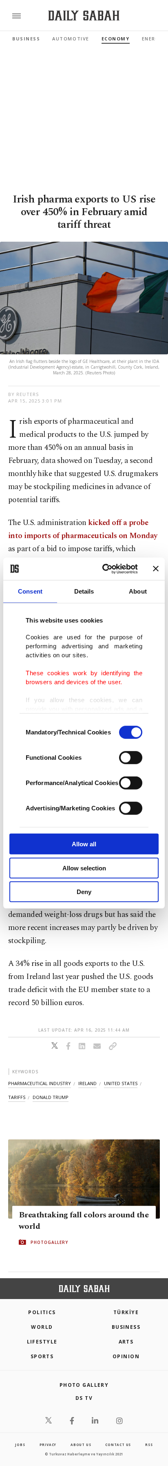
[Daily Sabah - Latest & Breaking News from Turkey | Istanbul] (83, 16)
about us (81, 1444)
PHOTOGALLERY (49, 1242)
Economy (116, 38)
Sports (42, 1356)
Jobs (20, 1444)
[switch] (130, 757)
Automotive (70, 38)
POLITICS (42, 1312)
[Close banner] (156, 569)
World (42, 1327)
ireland (87, 1083)
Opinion (126, 1356)
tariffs (16, 1097)
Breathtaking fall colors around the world (83, 1220)
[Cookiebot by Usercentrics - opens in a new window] (104, 568)
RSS (149, 1444)
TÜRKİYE (126, 1312)
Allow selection (84, 867)
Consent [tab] (30, 591)
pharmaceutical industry (39, 1083)
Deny (84, 891)
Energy (152, 38)
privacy (48, 1444)
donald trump (51, 1097)
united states (120, 1083)
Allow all (84, 844)
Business (26, 38)
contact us (118, 1444)
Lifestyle (42, 1341)
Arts (126, 1341)
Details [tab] (84, 591)
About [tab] (138, 591)
